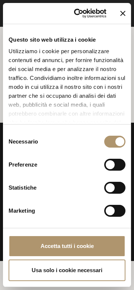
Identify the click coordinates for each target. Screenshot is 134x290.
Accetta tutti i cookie (67, 246)
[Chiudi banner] (122, 13)
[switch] (114, 165)
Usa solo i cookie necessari (67, 270)
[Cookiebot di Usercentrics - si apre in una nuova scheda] (78, 13)
